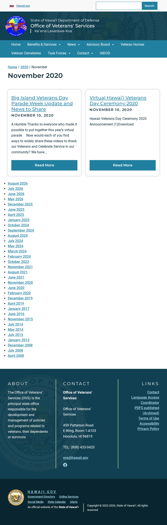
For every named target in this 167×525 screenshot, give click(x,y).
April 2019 (16, 303)
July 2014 (15, 324)
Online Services (68, 496)
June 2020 (16, 288)
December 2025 (20, 204)
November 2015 (20, 319)
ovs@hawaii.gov (75, 458)
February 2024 (19, 256)
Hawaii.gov (23, 5)
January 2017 (18, 309)
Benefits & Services (42, 44)
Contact (83, 53)
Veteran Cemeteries (26, 53)
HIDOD (105, 53)
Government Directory (41, 496)
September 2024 (21, 230)
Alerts (74, 501)
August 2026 (18, 183)
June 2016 (16, 314)
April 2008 (16, 356)
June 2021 (16, 277)
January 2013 (18, 340)
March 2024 (17, 251)
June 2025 (16, 209)
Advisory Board (98, 44)
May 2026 (15, 199)
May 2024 (15, 246)
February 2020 (19, 293)
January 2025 (18, 220)
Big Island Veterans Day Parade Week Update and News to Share (42, 103)
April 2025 (16, 215)
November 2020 (20, 283)
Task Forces (57, 53)
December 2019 (20, 298)
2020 (24, 67)
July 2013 (15, 335)
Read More (44, 165)
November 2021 (20, 267)
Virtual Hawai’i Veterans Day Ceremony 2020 (118, 100)
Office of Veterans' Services (62, 25)
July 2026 (15, 189)
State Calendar (57, 501)
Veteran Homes (132, 44)
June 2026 (16, 194)
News (71, 44)
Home (15, 44)
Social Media (35, 501)
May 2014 (15, 330)
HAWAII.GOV (42, 492)
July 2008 (15, 350)
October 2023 (18, 262)
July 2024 (15, 241)
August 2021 (18, 272)
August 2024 (18, 236)
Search (149, 5)
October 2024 (18, 225)
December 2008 (20, 345)
